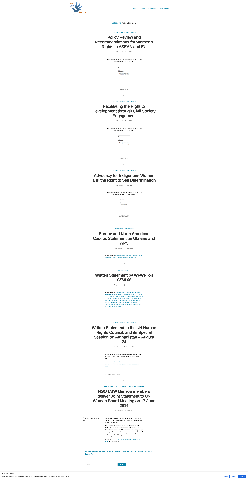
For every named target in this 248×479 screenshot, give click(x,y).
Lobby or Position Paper (136, 386)
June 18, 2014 (130, 410)
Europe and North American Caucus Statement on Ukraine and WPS (124, 238)
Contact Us (148, 451)
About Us (135, 8)
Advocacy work (118, 228)
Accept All (242, 476)
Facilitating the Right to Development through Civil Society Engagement (123, 111)
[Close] (246, 472)
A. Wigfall (121, 51)
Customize (225, 476)
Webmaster (120, 248)
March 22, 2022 (130, 248)
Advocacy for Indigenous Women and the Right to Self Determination (124, 177)
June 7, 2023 (129, 51)
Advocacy (142, 8)
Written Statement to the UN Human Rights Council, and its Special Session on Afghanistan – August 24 (124, 334)
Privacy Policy (90, 454)
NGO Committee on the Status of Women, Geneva (102, 451)
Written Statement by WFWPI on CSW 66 (124, 277)
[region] (124, 475)
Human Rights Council (118, 32)
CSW (118, 270)
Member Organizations (164, 8)
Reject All (234, 476)
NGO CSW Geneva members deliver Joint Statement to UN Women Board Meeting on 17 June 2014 (124, 398)
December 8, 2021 (130, 285)
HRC (108, 374)
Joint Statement (131, 32)
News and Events (152, 8)
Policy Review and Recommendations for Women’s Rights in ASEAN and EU (124, 42)
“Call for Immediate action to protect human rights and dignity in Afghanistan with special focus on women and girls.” (122, 364)
